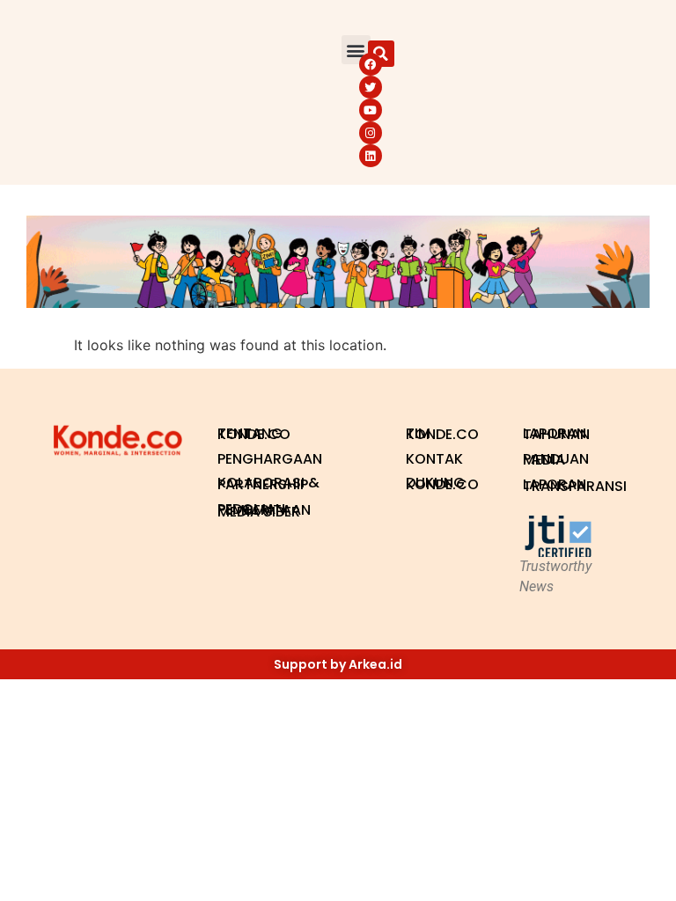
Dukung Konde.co (442, 483)
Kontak (434, 459)
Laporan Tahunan (556, 434)
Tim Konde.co (442, 434)
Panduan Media (556, 460)
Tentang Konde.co (253, 434)
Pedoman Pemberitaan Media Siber (264, 510)
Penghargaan (269, 459)
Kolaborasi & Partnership (268, 483)
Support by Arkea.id (338, 664)
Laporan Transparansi (573, 485)
